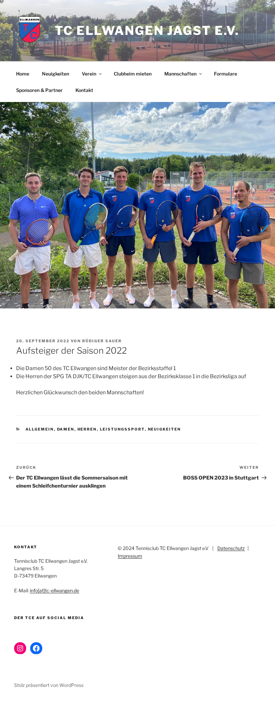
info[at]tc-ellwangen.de (54, 590)
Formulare (225, 74)
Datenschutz (231, 548)
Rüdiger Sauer (102, 341)
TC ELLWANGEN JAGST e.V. (147, 30)
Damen (65, 429)
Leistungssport (122, 429)
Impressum (130, 556)
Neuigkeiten (55, 74)
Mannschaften (180, 74)
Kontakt (84, 90)
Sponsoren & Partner (39, 90)
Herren (87, 429)
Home (22, 74)
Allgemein (39, 429)
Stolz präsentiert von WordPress (49, 685)
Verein (89, 74)
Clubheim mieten (133, 74)
